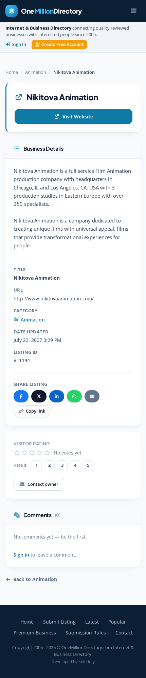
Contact (124, 632)
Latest (92, 621)
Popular (117, 621)
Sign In (19, 44)
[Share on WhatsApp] (74, 396)
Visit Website (77, 116)
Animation (35, 72)
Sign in (21, 555)
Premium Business (35, 632)
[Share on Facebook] (21, 396)
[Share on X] (38, 396)
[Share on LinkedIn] (56, 396)
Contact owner (43, 484)
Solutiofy (86, 661)
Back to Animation (35, 579)
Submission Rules (86, 632)
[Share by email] (92, 396)
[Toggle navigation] (134, 11)
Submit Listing (59, 621)
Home (11, 72)
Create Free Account (62, 44)
